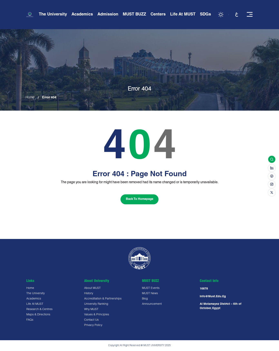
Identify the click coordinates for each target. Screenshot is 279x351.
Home (30, 97)
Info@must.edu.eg (213, 296)
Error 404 (49, 97)
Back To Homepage (139, 199)
